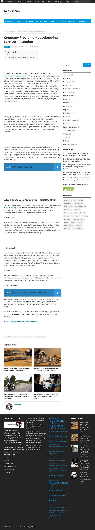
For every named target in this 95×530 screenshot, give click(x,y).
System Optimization (70, 127)
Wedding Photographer (54, 515)
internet (56, 475)
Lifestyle (67, 2)
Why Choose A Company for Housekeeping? (22, 57)
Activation (66, 75)
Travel (7, 5)
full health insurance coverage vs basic (58, 441)
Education (28, 2)
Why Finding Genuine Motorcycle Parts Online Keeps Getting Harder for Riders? (16, 396)
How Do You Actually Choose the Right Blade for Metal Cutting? (46, 369)
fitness (54, 439)
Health (65, 106)
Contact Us (7, 461)
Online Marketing (69, 120)
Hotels (65, 141)
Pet (64, 124)
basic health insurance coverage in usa (58, 431)
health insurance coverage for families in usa (58, 448)
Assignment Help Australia (57, 427)
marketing (62, 475)
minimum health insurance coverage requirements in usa (57, 479)
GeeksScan (12, 10)
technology (52, 500)
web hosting (61, 512)
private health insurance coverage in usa (58, 493)
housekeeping (11, 208)
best (50, 433)
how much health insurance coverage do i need (58, 472)
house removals (58, 468)
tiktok (50, 507)
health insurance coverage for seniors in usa (58, 457)
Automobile (8, 2)
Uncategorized (68, 144)
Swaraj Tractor (59, 498)
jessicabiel (14, 46)
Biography (67, 78)
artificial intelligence (55, 418)
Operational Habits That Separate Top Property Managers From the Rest (46, 396)
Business (18, 2)
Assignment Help (56, 421)
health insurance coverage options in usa (58, 465)
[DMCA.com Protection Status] (68, 191)
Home (5, 31)
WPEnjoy (32, 527)
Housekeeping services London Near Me (34, 337)
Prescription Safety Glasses (56, 490)
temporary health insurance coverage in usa (58, 504)
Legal (43, 2)
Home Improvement (70, 89)
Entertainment (82, 21)
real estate (51, 495)
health (51, 444)
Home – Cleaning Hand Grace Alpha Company (20, 321)
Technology (57, 2)
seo (55, 495)
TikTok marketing (56, 507)
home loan (51, 468)
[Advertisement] (63, 14)
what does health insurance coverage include (57, 519)
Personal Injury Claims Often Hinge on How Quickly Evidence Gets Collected (76, 173)
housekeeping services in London (16, 76)
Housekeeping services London (13, 337)
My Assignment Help (58, 483)
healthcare (57, 444)
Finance (36, 2)
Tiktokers (66, 134)
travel (62, 507)
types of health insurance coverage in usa (58, 510)
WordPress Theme (22, 527)
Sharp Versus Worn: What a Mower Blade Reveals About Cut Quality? (17, 369)
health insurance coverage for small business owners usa (57, 462)
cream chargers (60, 433)
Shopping (51, 498)
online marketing (53, 488)
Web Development (53, 512)
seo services (61, 495)
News (49, 2)
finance (50, 439)
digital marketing (55, 436)
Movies (65, 99)
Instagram (51, 475)
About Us (7, 458)
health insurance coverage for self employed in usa (57, 452)
